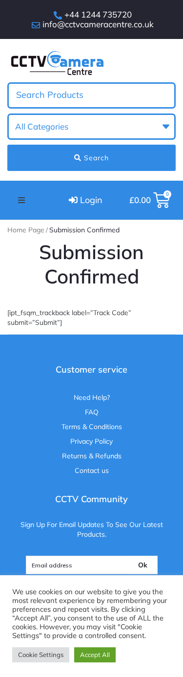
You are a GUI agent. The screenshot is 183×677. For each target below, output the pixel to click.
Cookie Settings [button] (40, 654)
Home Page (25, 230)
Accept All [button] (95, 654)
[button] (21, 200)
